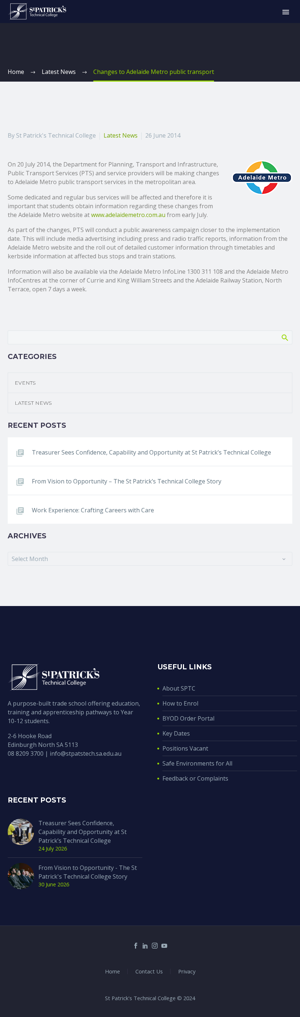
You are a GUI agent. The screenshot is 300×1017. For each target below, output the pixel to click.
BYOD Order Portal (188, 718)
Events (25, 382)
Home (112, 971)
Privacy (186, 971)
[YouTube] (164, 946)
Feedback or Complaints (195, 778)
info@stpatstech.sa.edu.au (85, 753)
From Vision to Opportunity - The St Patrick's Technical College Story (87, 872)
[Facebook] (136, 946)
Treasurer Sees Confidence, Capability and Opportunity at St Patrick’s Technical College (151, 452)
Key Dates (176, 733)
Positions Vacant (185, 748)
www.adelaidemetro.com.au (128, 215)
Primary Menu (285, 12)
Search (284, 337)
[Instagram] (155, 946)
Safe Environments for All (197, 763)
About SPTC (178, 688)
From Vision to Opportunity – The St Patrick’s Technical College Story (126, 481)
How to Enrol (180, 703)
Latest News (121, 135)
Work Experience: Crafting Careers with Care (93, 510)
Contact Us (149, 971)
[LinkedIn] (145, 946)
